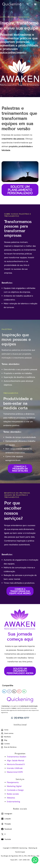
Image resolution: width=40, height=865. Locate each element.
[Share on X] (14, 691)
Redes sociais (13, 794)
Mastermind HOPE (15, 772)
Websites (11, 797)
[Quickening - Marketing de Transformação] (11, 4)
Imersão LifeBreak (15, 768)
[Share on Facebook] (9, 691)
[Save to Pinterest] (19, 691)
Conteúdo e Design (15, 790)
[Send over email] (24, 691)
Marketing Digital (14, 786)
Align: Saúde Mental (15, 760)
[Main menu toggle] (35, 4)
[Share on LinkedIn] (4, 691)
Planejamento (13, 782)
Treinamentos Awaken (16, 756)
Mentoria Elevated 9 (16, 764)
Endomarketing (13, 801)
